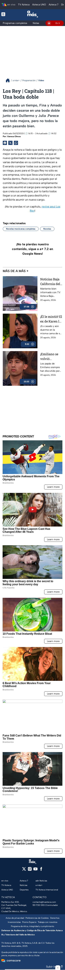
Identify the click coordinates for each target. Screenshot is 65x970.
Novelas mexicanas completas (20, 229)
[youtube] (35, 870)
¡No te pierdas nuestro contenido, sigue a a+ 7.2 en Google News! (32, 249)
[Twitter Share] (10, 143)
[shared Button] (16, 143)
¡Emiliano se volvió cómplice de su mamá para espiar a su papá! (51, 356)
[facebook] (41, 870)
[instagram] (30, 870)
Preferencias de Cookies (37, 918)
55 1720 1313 (38, 905)
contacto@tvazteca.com (44, 902)
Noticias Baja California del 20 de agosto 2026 (50, 281)
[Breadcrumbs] (9, 80)
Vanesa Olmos (14, 136)
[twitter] (24, 870)
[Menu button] (5, 14)
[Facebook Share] (5, 143)
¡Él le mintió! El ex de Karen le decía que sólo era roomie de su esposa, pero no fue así (51, 319)
